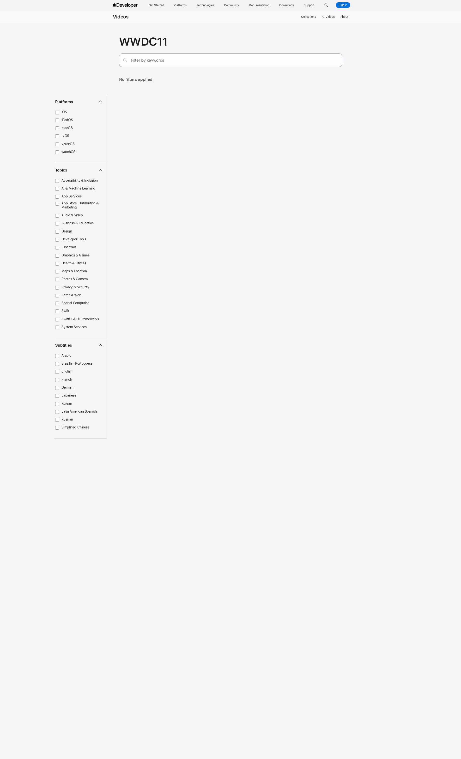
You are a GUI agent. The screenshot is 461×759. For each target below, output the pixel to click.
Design (66, 231)
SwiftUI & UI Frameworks (80, 319)
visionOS (68, 144)
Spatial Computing (75, 303)
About (344, 16)
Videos (120, 17)
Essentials (68, 247)
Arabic (66, 355)
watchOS (68, 152)
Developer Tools (73, 239)
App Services (71, 196)
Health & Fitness (73, 263)
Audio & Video (72, 215)
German (67, 387)
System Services (73, 327)
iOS (64, 112)
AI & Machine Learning (78, 188)
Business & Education (77, 223)
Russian (67, 419)
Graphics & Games (75, 255)
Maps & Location (74, 271)
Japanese (68, 395)
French (66, 379)
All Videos (328, 16)
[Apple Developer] (126, 5)
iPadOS (67, 120)
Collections (308, 16)
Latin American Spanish (79, 411)
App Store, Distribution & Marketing (79, 205)
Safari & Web (71, 295)
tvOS (65, 136)
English (66, 371)
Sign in (343, 5)
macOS (67, 128)
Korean (66, 403)
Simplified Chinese (75, 427)
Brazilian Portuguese (76, 363)
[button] (326, 5)
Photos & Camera (74, 279)
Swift (65, 311)
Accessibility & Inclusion (79, 180)
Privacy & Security (75, 287)
